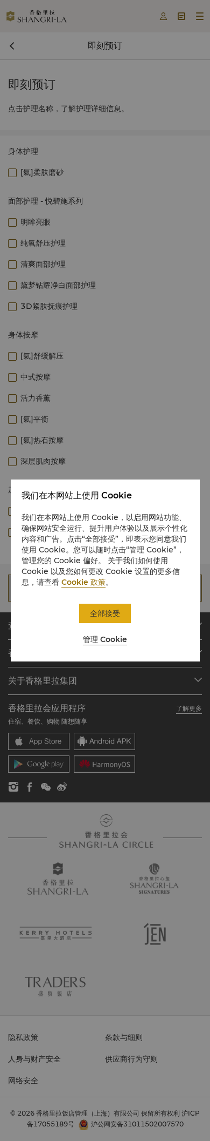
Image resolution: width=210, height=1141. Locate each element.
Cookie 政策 (83, 582)
